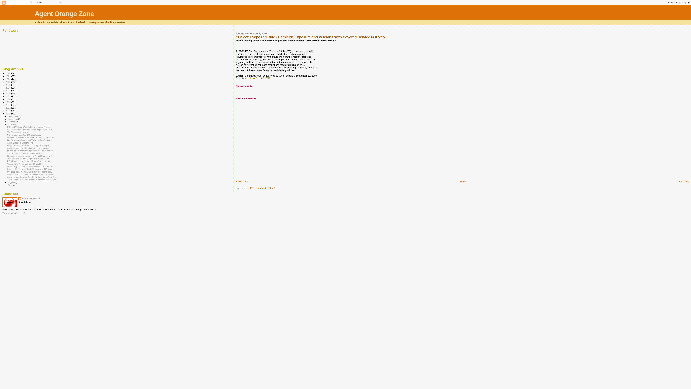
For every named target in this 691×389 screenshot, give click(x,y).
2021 (8, 79)
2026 (8, 73)
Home (463, 181)
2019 (8, 85)
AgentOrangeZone (31, 198)
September (13, 124)
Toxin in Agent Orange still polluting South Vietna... (28, 159)
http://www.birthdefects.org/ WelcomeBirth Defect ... (29, 140)
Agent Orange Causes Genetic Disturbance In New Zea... (32, 177)
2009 (8, 113)
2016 (8, 93)
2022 (8, 76)
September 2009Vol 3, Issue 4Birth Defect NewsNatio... (31, 138)
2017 (8, 91)
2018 (8, 88)
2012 (8, 105)
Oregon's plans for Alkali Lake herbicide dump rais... (29, 172)
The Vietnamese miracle (17, 132)
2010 (8, 110)
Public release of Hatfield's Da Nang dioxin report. (28, 145)
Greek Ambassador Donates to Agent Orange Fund (29, 156)
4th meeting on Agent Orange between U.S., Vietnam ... (31, 167)
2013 (8, 102)
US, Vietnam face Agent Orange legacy (24, 135)
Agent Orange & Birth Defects (20, 143)
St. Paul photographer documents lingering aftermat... (30, 130)
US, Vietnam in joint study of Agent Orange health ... (29, 161)
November (12, 119)
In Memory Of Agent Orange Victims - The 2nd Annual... (31, 151)
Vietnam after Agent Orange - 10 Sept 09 (24, 164)
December (12, 116)
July (10, 185)
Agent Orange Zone (64, 14)
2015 (8, 96)
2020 (8, 82)
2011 (8, 108)
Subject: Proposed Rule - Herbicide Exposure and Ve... (31, 174)
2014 (8, 99)
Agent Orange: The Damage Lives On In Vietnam (28, 148)
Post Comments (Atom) (262, 188)
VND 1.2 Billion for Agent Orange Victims (24, 153)
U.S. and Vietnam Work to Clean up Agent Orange (29, 127)
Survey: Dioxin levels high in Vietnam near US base (29, 169)
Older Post (683, 181)
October (11, 122)
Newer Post (242, 181)
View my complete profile (14, 213)
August (11, 182)
